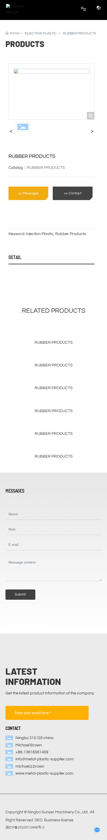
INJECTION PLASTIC (41, 33)
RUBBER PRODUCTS (79, 33)
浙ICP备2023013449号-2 (25, 827)
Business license (58, 820)
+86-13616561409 (31, 752)
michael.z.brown (29, 766)
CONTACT (13, 728)
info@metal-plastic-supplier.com (44, 759)
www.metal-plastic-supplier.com (44, 773)
